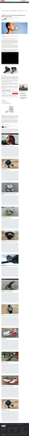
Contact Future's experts (10, 428)
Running (15, 429)
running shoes (10, 130)
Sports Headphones (5, 13)
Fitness (3, 2)
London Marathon (7, 10)
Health (6, 2)
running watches (12, 131)
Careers (9, 429)
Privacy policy (15, 428)
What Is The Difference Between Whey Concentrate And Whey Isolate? (23, 89)
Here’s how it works (17, 21)
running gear (14, 130)
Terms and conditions (4, 428)
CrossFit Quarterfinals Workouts (13, 10)
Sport (10, 2)
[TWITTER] (4, 127)
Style (13, 2)
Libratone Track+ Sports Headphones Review (6, 103)
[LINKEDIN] (6, 127)
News (15, 2)
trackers (8, 131)
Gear (7, 2)
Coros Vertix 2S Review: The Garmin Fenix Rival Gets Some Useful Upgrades (23, 98)
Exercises (22, 429)
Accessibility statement (4, 429)
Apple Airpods (11, 43)
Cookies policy (22, 428)
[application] (9, 58)
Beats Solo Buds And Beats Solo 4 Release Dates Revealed (23, 95)
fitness (6, 131)
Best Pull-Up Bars (19, 10)
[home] (1, 2)
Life (11, 2)
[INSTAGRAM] (5, 127)
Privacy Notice (3, 95)
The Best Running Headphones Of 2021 (6, 102)
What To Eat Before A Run (23, 91)
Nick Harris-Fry (6, 126)
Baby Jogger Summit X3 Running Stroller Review (23, 93)
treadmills (15, 131)
